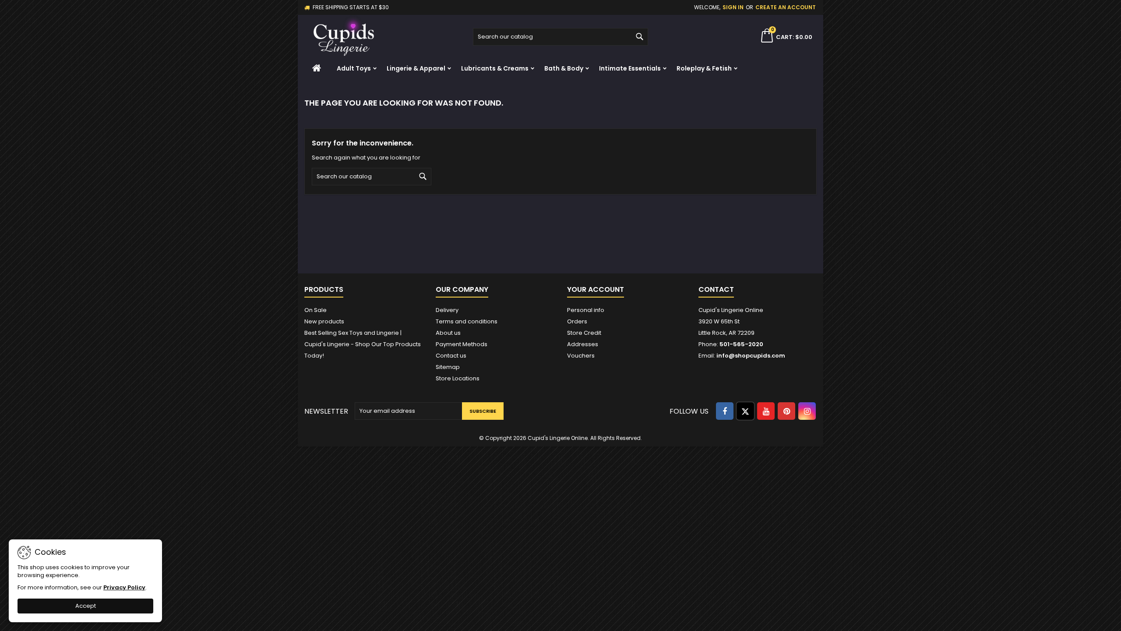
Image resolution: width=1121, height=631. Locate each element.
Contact (716, 289)
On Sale (315, 310)
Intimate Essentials (630, 68)
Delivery (447, 310)
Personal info (585, 310)
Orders (577, 321)
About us (448, 333)
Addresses (582, 344)
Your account (595, 289)
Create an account (785, 7)
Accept (85, 606)
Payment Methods (461, 344)
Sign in (733, 7)
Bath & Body (563, 68)
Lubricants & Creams (495, 68)
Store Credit (584, 333)
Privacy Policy (124, 587)
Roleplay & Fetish (704, 68)
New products (324, 321)
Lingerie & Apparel (416, 68)
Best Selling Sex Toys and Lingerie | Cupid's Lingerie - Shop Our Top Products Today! (362, 344)
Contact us (451, 355)
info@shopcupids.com (750, 355)
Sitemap (448, 367)
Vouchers (581, 355)
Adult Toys (354, 68)
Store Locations (457, 378)
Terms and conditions (466, 321)
